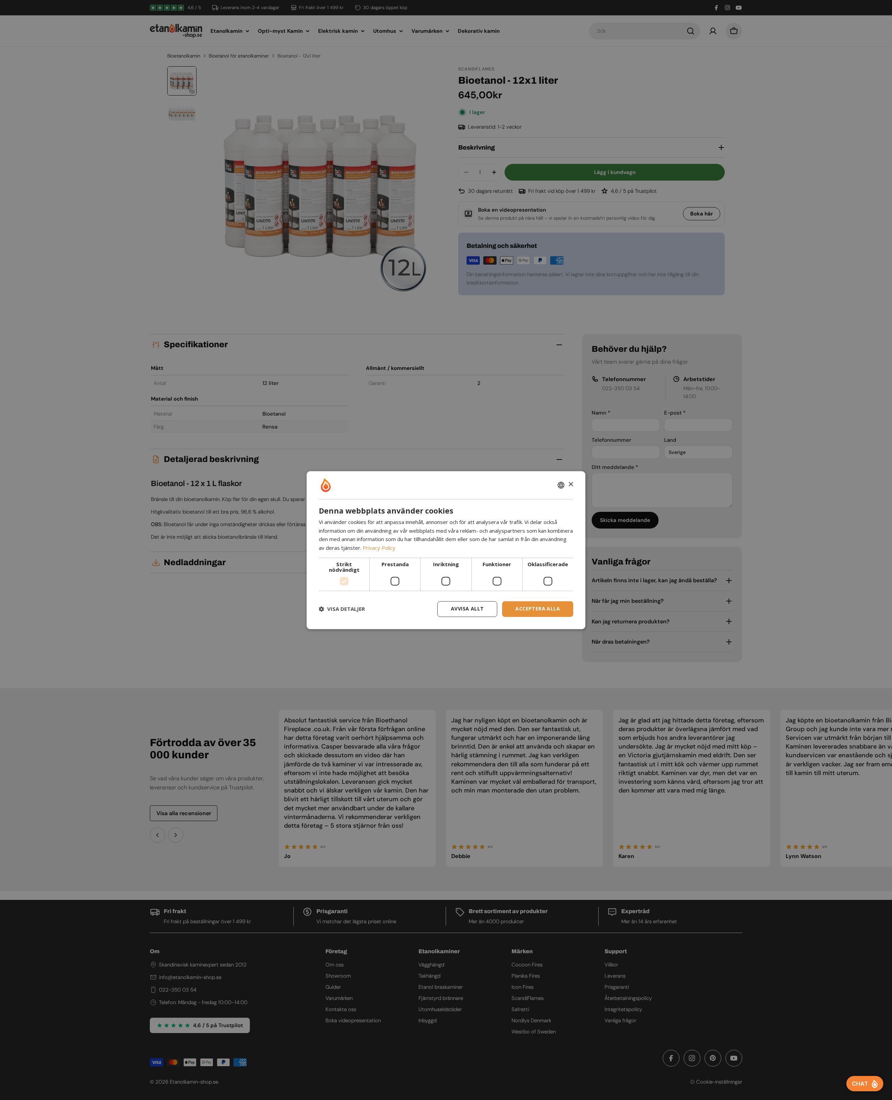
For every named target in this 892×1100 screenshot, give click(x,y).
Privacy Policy (379, 548)
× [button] (570, 484)
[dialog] (446, 550)
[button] (342, 609)
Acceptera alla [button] (537, 608)
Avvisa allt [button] (467, 608)
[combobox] (561, 484)
